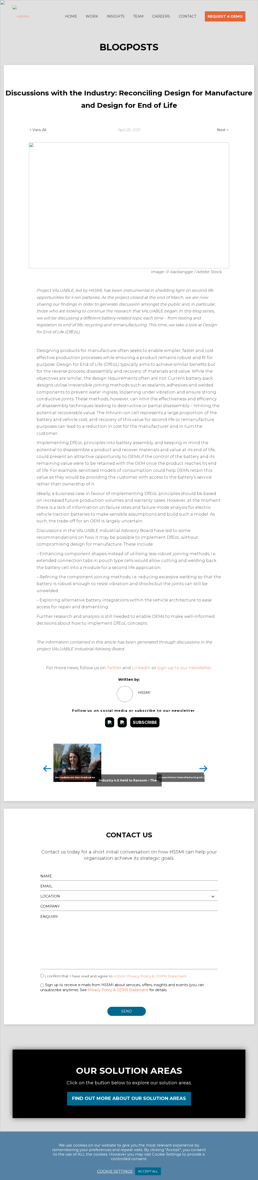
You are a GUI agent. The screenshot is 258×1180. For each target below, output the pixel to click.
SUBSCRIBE (145, 722)
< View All (37, 130)
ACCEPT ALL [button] (148, 1171)
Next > (223, 130)
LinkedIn (141, 667)
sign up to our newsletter (184, 667)
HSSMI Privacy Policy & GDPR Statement (150, 976)
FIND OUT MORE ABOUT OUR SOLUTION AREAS (129, 1098)
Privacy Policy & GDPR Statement (118, 990)
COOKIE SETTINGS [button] (115, 1171)
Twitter (114, 667)
